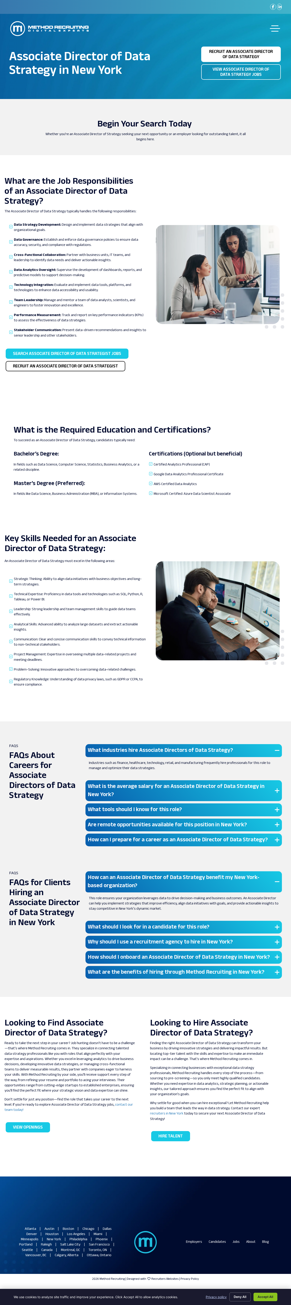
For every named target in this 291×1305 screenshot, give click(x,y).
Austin (49, 1229)
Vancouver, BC (35, 1255)
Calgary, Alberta (66, 1255)
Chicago (88, 1229)
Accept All (265, 1297)
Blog (265, 1242)
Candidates (217, 1242)
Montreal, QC (70, 1250)
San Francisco (99, 1245)
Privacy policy (216, 1297)
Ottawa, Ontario (99, 1255)
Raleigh (46, 1245)
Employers (194, 1242)
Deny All (240, 1297)
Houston (52, 1234)
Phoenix (102, 1239)
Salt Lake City (70, 1245)
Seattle (27, 1250)
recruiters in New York (166, 1114)
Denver (31, 1234)
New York (54, 1239)
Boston (68, 1229)
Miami (98, 1234)
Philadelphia (78, 1239)
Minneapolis (29, 1239)
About (251, 1242)
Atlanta (30, 1229)
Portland (26, 1245)
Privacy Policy (190, 1279)
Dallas (107, 1229)
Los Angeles (76, 1234)
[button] (183, 750)
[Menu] (275, 28)
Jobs (236, 1242)
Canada (47, 1250)
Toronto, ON (97, 1250)
